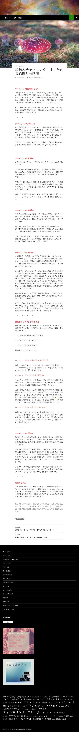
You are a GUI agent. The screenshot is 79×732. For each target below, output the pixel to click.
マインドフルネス (8, 594)
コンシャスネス (19, 66)
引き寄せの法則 (7, 575)
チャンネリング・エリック (21, 712)
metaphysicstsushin (35, 77)
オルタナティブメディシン (10, 559)
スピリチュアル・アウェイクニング (46, 705)
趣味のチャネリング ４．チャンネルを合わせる (31, 536)
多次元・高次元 (8, 719)
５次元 (64, 719)
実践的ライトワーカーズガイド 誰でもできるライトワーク (34, 529)
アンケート (6, 586)
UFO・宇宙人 (9, 696)
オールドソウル (67, 699)
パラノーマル (6, 578)
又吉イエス (55, 397)
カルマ (5, 702)
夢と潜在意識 (6, 571)
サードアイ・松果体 (40, 702)
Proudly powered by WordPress (23, 729)
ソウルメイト (18, 709)
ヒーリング (21, 716)
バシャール (9, 715)
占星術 (66, 716)
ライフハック (6, 563)
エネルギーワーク (18, 699)
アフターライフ (55, 697)
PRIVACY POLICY (8, 729)
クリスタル (11, 702)
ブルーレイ (29, 716)
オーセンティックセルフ (51, 699)
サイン (27, 702)
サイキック (18, 702)
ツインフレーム (47, 713)
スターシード (68, 702)
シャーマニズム (7, 590)
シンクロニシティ (54, 702)
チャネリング (20, 518)
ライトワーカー (50, 716)
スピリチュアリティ (12, 706)
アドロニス (44, 697)
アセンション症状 (34, 697)
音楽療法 (58, 719)
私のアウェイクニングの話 (10, 605)
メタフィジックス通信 (12, 17)
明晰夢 (49, 719)
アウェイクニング (8, 552)
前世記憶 (5, 597)
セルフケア (7, 709)
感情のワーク (40, 719)
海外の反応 (6, 601)
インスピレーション (8, 609)
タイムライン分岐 (30, 709)
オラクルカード (37, 699)
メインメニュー (76, 17)
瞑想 (53, 719)
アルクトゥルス (68, 697)
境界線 (71, 716)
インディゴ (7, 699)
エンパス (29, 699)
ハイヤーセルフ (59, 713)
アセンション (23, 696)
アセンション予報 (8, 582)
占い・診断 (6, 567)
